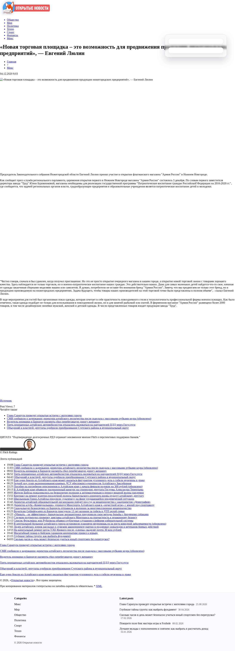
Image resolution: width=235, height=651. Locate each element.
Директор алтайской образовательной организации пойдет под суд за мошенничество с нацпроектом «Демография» (82, 501)
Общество (20, 614)
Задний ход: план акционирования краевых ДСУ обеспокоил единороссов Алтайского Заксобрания (72, 483)
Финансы (19, 636)
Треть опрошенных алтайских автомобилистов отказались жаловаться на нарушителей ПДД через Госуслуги (71, 424)
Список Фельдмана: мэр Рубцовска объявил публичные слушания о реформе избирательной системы (73, 520)
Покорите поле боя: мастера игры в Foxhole (145, 623)
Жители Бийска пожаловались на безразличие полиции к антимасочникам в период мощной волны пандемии (79, 492)
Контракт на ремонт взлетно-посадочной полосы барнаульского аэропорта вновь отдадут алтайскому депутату (79, 495)
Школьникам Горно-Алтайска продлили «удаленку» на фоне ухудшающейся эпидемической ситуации (74, 498)
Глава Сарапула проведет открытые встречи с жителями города (44, 415)
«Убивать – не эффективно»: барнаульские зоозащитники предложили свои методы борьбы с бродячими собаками (81, 514)
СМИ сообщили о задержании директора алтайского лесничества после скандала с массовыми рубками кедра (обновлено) (79, 418)
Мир (17, 609)
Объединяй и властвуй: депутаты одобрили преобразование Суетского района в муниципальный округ (68, 427)
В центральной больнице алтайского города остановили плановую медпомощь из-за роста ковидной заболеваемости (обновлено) (90, 523)
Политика (20, 620)
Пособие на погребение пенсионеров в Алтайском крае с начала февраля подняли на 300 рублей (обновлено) (78, 486)
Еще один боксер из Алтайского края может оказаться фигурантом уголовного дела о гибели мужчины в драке (79, 480)
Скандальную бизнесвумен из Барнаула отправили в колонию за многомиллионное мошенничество (72, 508)
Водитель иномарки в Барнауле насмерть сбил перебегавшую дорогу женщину (53, 421)
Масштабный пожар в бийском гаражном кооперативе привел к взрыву (56, 533)
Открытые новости (22, 580)
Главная (11, 61)
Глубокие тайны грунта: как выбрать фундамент (42, 536)
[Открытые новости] (25, 14)
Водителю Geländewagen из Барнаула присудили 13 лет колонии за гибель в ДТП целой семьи (69, 511)
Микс (10, 67)
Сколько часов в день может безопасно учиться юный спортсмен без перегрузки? (61, 539)
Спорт (18, 625)
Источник (6, 400)
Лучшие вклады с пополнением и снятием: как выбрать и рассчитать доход (164, 628)
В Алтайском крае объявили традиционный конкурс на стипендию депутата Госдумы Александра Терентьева (78, 489)
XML (99, 586)
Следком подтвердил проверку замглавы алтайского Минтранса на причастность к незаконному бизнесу (75, 517)
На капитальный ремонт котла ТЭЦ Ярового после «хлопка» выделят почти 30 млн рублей (67, 529)
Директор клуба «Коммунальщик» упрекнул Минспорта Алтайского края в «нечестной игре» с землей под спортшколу (84, 505)
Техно (17, 630)
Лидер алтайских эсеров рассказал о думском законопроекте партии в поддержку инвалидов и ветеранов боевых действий (86, 526)
